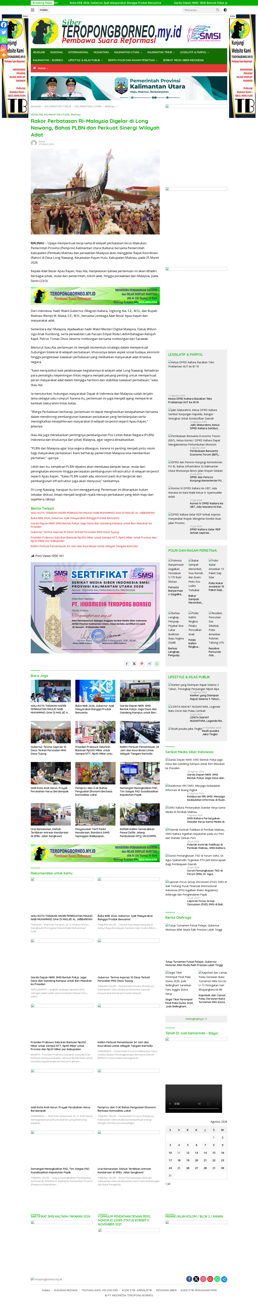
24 (170, 1168)
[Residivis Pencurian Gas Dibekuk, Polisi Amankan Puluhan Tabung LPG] (216, 628)
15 (213, 1152)
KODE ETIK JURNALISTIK (137, 1290)
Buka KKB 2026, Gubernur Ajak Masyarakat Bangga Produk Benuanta (61, 3)
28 (205, 1168)
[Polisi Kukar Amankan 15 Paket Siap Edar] (216, 569)
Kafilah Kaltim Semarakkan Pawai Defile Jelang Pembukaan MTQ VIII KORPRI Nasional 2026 (138, 832)
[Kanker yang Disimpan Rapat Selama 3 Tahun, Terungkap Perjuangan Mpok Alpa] (196, 687)
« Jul (167, 1183)
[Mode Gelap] (225, 10)
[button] (218, 10)
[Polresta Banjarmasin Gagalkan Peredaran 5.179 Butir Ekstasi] (176, 571)
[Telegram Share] (149, 664)
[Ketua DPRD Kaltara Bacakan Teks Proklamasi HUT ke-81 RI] (196, 376)
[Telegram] (224, 1279)
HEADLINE (39, 52)
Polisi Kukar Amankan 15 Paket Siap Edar (216, 586)
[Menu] (33, 10)
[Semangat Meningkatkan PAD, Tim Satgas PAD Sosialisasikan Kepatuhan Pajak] (140, 773)
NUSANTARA (101, 52)
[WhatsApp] (217, 1279)
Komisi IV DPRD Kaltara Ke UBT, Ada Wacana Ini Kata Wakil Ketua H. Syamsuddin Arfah (207, 505)
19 (187, 1160)
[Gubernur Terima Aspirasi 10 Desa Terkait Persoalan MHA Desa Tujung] (51, 732)
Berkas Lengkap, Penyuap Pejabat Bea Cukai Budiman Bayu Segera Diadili (176, 652)
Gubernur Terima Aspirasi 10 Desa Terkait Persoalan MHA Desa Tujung (75, 532)
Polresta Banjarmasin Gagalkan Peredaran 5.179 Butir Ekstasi (175, 591)
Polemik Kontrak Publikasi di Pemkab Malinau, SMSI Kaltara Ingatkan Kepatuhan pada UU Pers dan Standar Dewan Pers (206, 846)
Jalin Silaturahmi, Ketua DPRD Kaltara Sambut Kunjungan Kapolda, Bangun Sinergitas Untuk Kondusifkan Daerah (205, 426)
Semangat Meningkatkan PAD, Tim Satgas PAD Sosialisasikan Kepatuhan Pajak (139, 791)
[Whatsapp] (4, 40)
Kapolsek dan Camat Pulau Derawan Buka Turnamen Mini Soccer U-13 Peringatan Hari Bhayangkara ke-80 (212, 999)
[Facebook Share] (127, 664)
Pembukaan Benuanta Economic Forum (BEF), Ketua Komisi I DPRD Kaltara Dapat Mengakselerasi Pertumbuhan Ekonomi (204, 452)
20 (196, 1160)
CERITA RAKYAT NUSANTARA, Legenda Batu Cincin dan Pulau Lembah (207, 719)
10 (170, 1152)
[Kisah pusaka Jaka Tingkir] (185, 729)
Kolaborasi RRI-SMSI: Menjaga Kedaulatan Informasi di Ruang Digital (206, 798)
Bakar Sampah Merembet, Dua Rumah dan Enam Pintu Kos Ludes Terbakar (195, 599)
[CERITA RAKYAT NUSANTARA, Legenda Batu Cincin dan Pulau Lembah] (196, 709)
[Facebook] (4, 24)
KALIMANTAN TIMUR (160, 52)
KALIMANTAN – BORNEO (48, 60)
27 (196, 1168)
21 (205, 1160)
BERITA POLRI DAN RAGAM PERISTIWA (131, 60)
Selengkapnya (195, 1019)
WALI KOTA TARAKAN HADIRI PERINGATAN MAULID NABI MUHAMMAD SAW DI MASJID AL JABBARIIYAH (93, 513)
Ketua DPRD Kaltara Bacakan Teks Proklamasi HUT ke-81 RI (190, 400)
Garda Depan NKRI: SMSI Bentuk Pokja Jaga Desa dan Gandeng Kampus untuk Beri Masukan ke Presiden (187, 3)
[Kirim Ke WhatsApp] (157, 664)
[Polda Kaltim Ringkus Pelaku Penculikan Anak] (196, 623)
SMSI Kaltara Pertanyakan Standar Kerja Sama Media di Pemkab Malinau (205, 820)
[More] (4, 55)
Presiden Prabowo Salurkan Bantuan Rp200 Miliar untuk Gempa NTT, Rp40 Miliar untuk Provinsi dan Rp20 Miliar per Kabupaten (94, 539)
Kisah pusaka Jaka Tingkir (210, 732)
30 (222, 1168)
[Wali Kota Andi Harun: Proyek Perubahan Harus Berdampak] (51, 773)
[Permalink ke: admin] (34, 142)
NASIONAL (56, 52)
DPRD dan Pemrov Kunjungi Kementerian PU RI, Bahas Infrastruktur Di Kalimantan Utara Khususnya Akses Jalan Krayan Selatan (206, 478)
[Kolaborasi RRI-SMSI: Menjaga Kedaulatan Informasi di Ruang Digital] (196, 788)
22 (213, 1160)
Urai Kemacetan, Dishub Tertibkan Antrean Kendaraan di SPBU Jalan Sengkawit (49, 832)
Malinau (76, 114)
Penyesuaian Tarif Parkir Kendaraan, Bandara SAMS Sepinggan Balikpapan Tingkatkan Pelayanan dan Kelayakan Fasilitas (92, 832)
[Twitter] (4, 32)
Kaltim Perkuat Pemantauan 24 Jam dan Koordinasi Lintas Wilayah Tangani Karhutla (84, 546)
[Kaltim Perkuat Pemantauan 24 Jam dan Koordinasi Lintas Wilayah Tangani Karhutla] (140, 732)
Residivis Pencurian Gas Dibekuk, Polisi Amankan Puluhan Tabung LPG (216, 652)
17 (170, 1160)
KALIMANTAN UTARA (126, 52)
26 (187, 1168)
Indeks (44, 9)
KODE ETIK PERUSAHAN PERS (199, 1290)
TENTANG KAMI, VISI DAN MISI (100, 1290)
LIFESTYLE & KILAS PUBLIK (84, 60)
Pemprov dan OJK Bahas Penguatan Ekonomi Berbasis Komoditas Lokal (93, 791)
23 (222, 1160)
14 (205, 1152)
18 (178, 1160)
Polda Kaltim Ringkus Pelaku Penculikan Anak (195, 643)
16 (222, 1152)
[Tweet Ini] (134, 664)
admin (42, 141)
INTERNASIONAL (78, 52)
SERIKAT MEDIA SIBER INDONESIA (183, 60)
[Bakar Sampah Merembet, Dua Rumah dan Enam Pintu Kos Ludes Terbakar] (196, 575)
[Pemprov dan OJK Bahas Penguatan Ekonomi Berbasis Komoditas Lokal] (95, 773)
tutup (25, 16)
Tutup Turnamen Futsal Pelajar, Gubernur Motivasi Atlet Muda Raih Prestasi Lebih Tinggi (194, 963)
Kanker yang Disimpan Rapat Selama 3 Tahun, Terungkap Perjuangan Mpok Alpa (204, 697)
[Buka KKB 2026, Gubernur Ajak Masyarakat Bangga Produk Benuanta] (95, 691)
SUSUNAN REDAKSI (65, 1290)
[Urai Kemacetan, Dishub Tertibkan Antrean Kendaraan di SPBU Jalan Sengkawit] (51, 814)
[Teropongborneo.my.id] (129, 31)
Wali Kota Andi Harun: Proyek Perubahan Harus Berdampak (50, 789)
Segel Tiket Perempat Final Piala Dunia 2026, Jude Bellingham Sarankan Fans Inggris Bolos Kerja (179, 1003)
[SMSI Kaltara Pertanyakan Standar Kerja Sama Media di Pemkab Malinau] (196, 810)
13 (196, 1152)
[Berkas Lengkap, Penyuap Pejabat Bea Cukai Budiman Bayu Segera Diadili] (176, 628)
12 (187, 1152)
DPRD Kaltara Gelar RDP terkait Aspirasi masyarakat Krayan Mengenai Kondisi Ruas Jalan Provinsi (205, 531)
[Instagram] (4, 47)
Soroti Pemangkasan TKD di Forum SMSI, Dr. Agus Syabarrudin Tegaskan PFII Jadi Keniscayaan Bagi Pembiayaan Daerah (207, 872)
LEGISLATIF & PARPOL (193, 52)
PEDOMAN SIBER (166, 1290)
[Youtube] (210, 1279)
